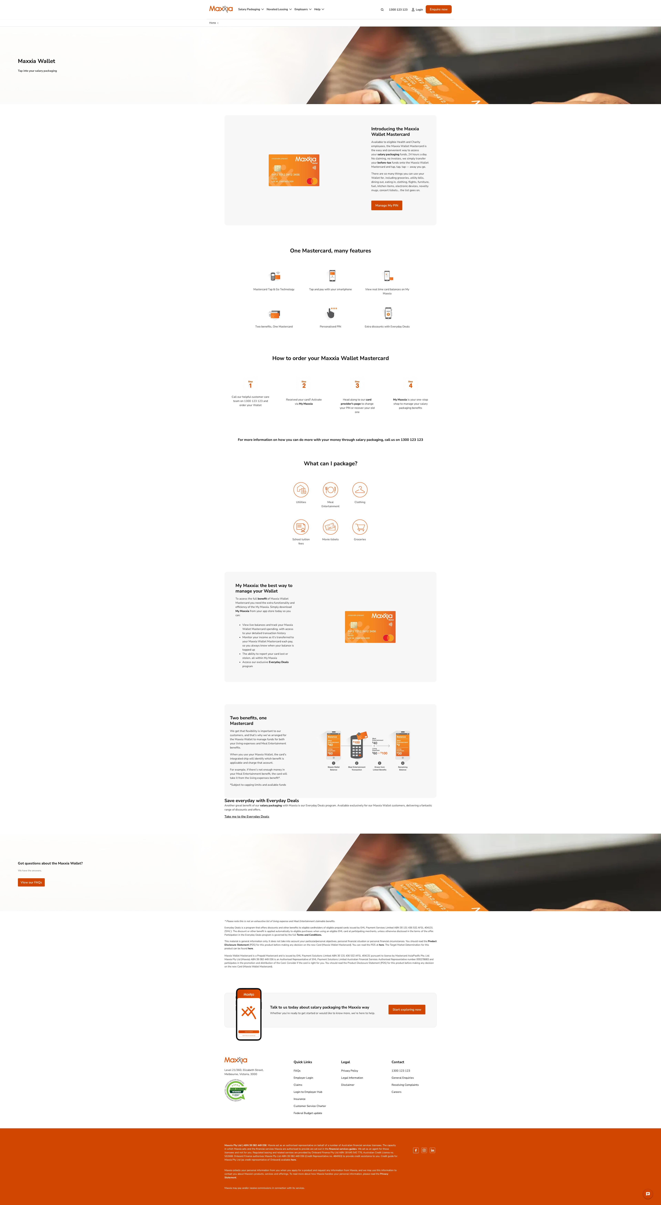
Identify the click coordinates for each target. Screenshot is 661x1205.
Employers (301, 9)
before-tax (384, 163)
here (381, 944)
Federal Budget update (308, 1113)
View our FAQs (31, 882)
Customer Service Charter (310, 1106)
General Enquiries (403, 1078)
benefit (262, 599)
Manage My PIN (386, 205)
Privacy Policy (349, 1071)
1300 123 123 (398, 10)
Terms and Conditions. (309, 934)
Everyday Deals (279, 662)
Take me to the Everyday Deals (246, 816)
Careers (396, 1092)
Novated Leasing (277, 9)
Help (317, 9)
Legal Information (352, 1078)
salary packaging (388, 154)
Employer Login (303, 1078)
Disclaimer (347, 1085)
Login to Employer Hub (308, 1092)
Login (419, 10)
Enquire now (439, 9)
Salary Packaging (249, 9)
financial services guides (343, 1149)
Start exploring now (407, 1009)
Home (212, 22)
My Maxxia (306, 404)
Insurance (300, 1099)
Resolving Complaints (405, 1085)
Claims (298, 1085)
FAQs (297, 1071)
